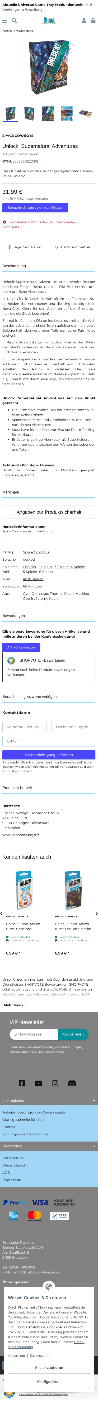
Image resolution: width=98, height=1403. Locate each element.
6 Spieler (46, 572)
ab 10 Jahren (33, 579)
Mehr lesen (14, 1005)
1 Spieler (30, 567)
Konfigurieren (49, 1381)
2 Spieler (45, 567)
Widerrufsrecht (15, 1165)
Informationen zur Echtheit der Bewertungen (43, 1394)
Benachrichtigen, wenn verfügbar (35, 207)
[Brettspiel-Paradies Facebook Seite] (22, 1083)
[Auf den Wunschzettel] (69, 48)
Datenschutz (40, 1356)
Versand (41, 198)
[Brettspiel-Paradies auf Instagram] (55, 1083)
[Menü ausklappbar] (4, 21)
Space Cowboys (36, 552)
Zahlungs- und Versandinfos (25, 1134)
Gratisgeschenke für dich (23, 1120)
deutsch (29, 559)
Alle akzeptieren (49, 1367)
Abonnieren (73, 1034)
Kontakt (9, 1127)
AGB (6, 1173)
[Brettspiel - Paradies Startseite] (49, 20)
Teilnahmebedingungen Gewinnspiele (33, 1112)
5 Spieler (30, 572)
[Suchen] (14, 21)
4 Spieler (78, 567)
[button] (84, 21)
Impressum (16, 1356)
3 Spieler (62, 567)
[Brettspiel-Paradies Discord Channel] (72, 1083)
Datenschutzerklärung (76, 762)
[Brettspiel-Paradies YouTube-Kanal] (38, 1083)
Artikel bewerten (21, 647)
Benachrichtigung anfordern (49, 755)
